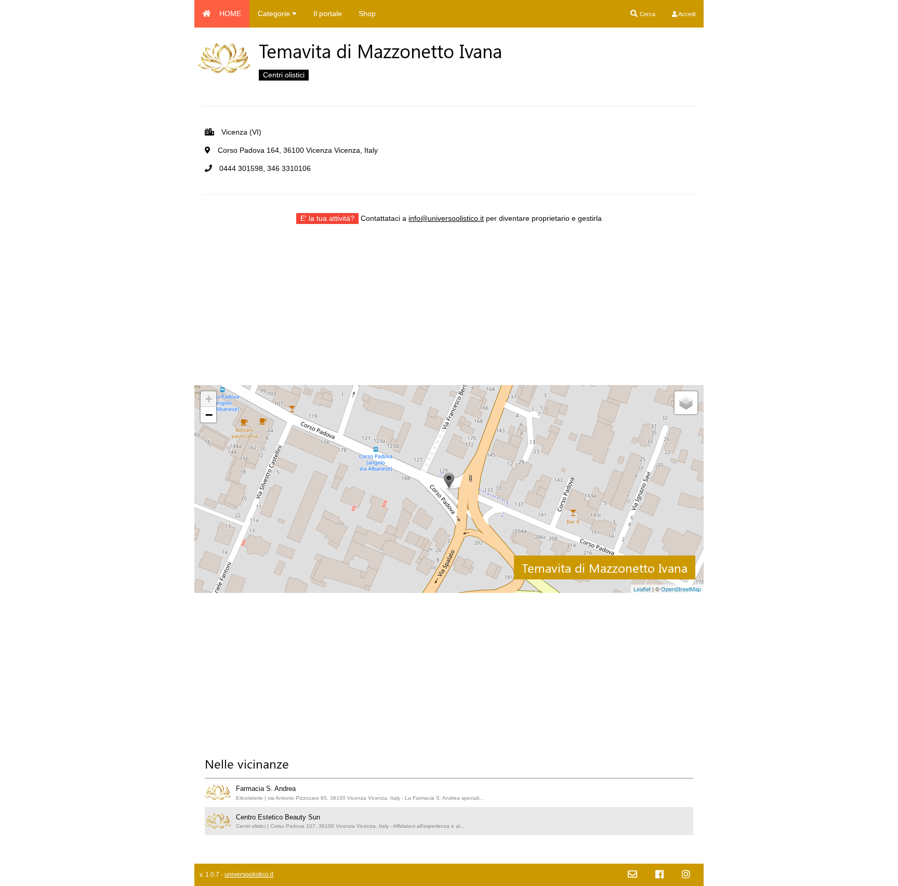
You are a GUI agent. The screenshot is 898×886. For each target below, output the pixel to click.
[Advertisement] (449, 312)
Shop (367, 13)
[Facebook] (659, 875)
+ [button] (208, 398)
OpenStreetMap (681, 589)
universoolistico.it (248, 874)
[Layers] (686, 402)
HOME (230, 13)
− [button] (209, 414)
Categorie (275, 13)
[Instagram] (686, 875)
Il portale (327, 13)
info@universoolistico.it (446, 218)
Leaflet (642, 589)
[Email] (632, 875)
